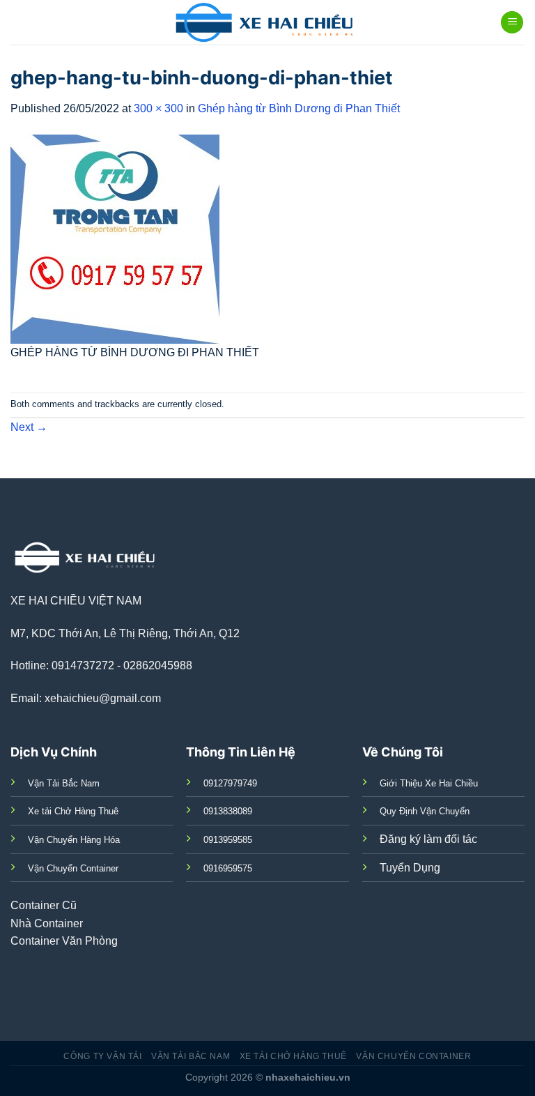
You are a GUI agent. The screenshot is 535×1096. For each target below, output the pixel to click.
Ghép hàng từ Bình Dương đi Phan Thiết (299, 108)
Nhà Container (46, 923)
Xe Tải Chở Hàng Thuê (293, 1056)
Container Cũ (43, 905)
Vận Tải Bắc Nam (190, 1056)
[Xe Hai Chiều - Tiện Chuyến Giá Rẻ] (268, 22)
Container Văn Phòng (64, 941)
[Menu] (512, 22)
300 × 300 (158, 108)
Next (28, 427)
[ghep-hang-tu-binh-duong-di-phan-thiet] (114, 238)
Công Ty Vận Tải (102, 1056)
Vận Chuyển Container (413, 1056)
